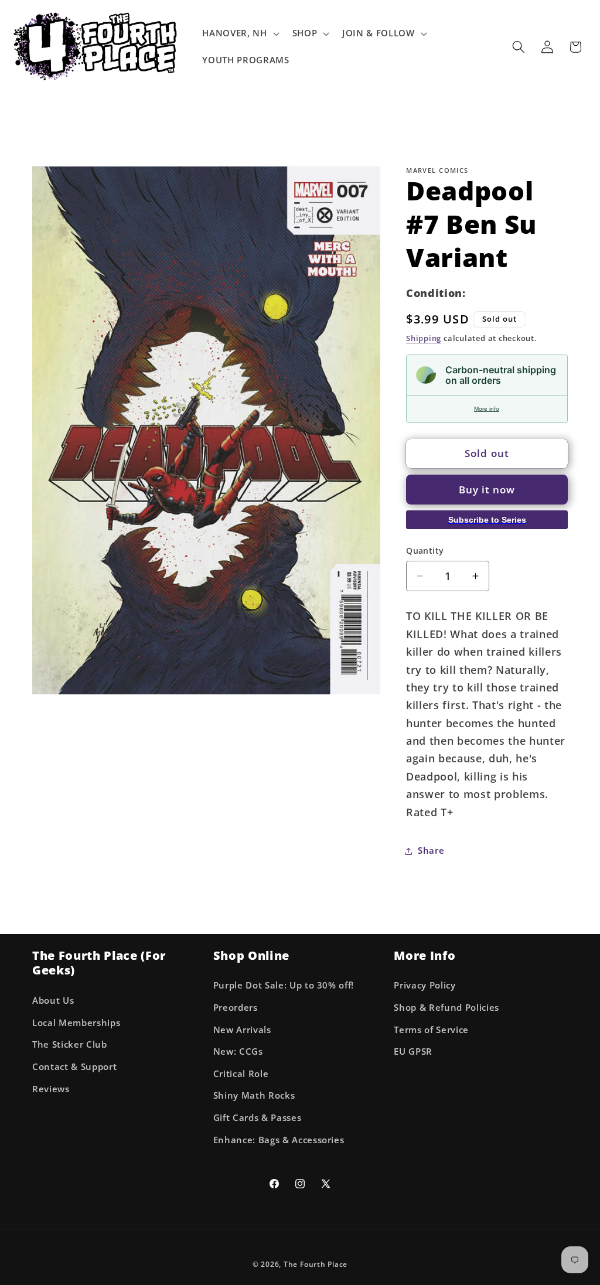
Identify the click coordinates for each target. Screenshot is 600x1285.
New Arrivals (242, 1030)
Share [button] (431, 850)
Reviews (51, 1089)
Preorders (235, 1007)
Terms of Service (431, 1030)
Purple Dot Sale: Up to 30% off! (283, 985)
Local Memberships (76, 1023)
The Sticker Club (69, 1044)
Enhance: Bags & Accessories (279, 1140)
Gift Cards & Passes (257, 1118)
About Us (53, 1000)
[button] (239, 33)
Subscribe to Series (487, 519)
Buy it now (487, 489)
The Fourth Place (315, 1264)
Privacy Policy (424, 985)
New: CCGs (238, 1051)
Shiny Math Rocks (254, 1095)
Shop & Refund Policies (446, 1007)
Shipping (423, 338)
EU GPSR (413, 1051)
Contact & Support (74, 1067)
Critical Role (241, 1074)
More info (486, 408)
